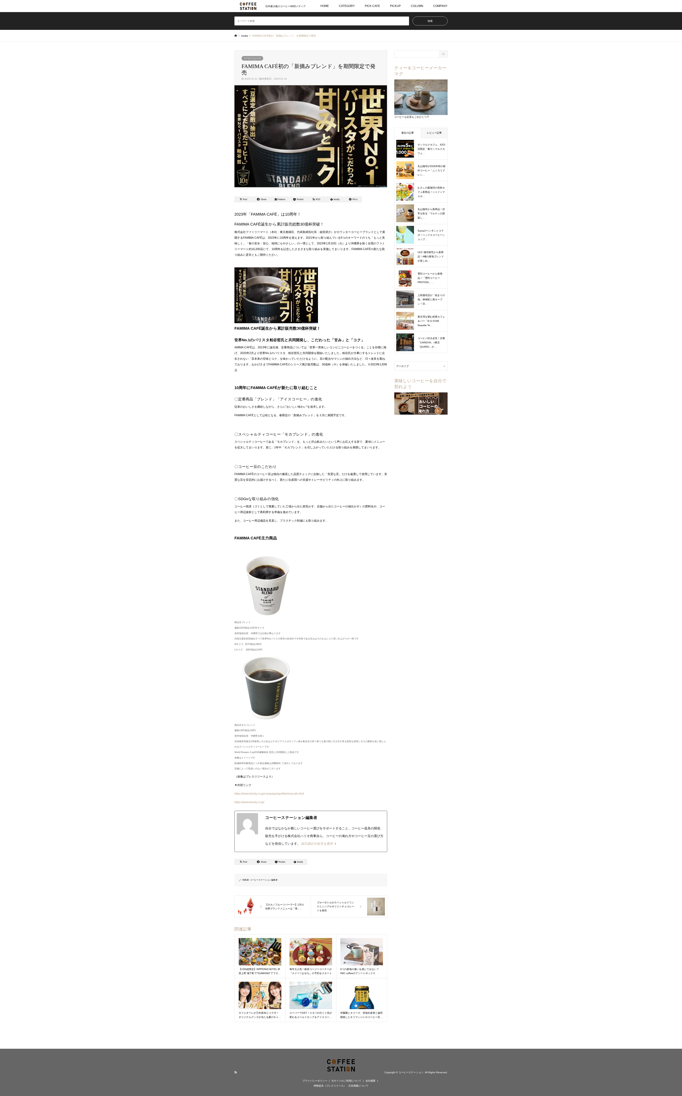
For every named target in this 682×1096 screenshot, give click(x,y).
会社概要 (370, 1080)
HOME (324, 5)
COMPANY (440, 5)
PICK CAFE (372, 5)
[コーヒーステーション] (341, 1072)
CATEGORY (347, 5)
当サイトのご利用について (346, 1080)
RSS (235, 1072)
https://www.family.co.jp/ (249, 802)
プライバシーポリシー (314, 1080)
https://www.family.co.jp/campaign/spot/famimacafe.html (269, 793)
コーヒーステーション (411, 1072)
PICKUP (395, 5)
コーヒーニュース (252, 58)
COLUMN (417, 5)
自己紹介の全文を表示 (317, 843)
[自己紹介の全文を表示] (335, 844)
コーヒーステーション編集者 (264, 880)
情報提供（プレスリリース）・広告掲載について (341, 1085)
